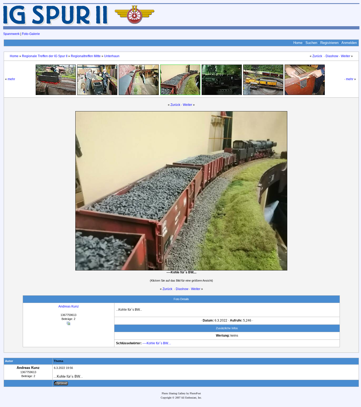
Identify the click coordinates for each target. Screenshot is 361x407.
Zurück (317, 56)
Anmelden (349, 43)
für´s (159, 343)
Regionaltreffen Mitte (86, 56)
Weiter (345, 56)
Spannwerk (11, 34)
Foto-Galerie (31, 34)
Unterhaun (111, 56)
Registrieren (329, 43)
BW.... (167, 343)
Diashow (332, 56)
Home (297, 43)
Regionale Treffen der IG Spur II (44, 56)
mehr (11, 79)
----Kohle (148, 343)
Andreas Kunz (68, 306)
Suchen (311, 43)
